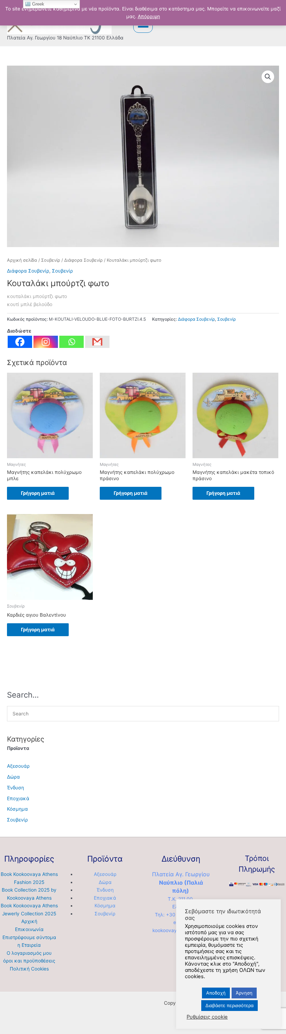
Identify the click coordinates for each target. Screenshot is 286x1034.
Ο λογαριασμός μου (29, 953)
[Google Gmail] (97, 342)
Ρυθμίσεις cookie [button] (207, 1017)
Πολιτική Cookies (29, 969)
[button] (268, 76)
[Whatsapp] (71, 342)
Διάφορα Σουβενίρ (83, 260)
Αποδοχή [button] (216, 993)
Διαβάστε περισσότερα (229, 1005)
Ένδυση (15, 787)
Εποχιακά (18, 798)
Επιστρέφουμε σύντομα (29, 937)
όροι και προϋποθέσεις (29, 961)
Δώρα (13, 777)
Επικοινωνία (29, 929)
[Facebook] (20, 342)
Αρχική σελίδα (22, 260)
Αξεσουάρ (18, 766)
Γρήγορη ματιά (38, 493)
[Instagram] (45, 342)
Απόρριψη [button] (149, 16)
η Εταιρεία (29, 945)
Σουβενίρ (50, 260)
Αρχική (29, 921)
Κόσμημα (17, 809)
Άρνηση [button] (244, 993)
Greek (37, 4)
